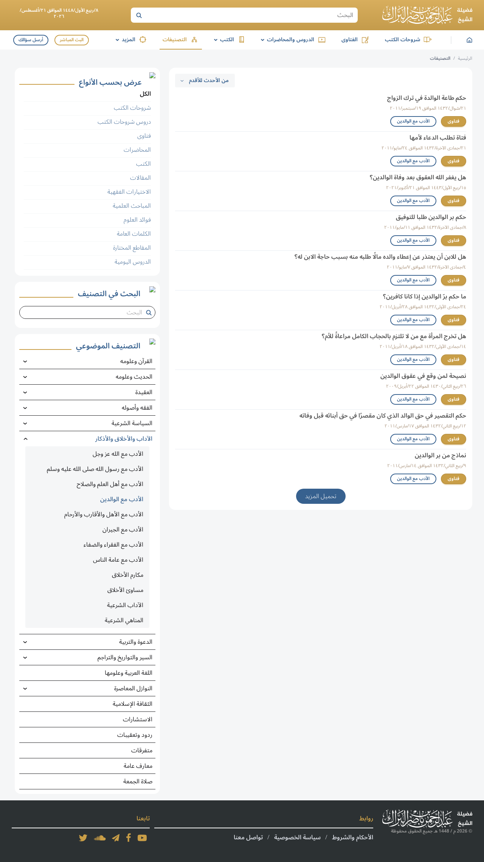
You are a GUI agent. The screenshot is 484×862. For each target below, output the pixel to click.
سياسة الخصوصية (297, 837)
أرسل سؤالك (31, 40)
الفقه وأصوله (137, 407)
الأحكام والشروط (352, 837)
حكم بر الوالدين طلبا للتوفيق (431, 217)
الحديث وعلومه (134, 376)
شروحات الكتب (402, 39)
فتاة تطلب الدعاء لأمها (438, 137)
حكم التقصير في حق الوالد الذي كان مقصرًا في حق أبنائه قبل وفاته (382, 415)
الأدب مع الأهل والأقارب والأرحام (103, 514)
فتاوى (453, 121)
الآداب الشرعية (125, 605)
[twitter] (83, 838)
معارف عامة (138, 765)
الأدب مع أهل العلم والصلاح (110, 484)
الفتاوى (349, 39)
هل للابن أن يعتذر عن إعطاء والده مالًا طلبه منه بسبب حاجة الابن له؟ (380, 256)
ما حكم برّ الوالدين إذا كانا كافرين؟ (424, 296)
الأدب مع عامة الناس (118, 559)
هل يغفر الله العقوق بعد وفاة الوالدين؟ (418, 177)
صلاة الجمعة (137, 781)
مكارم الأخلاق (127, 574)
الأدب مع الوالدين (413, 121)
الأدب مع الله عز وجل (118, 453)
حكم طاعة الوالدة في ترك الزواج (426, 98)
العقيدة (143, 392)
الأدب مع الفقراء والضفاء (113, 544)
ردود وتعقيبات (134, 734)
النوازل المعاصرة (133, 688)
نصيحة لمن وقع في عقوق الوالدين (423, 376)
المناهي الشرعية (124, 620)
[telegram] (115, 838)
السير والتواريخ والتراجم (125, 657)
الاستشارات (137, 719)
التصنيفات (175, 39)
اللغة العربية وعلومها (128, 672)
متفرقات (141, 750)
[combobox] (84, 312)
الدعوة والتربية (135, 641)
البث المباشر (72, 40)
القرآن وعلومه (136, 361)
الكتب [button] (222, 39)
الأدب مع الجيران (122, 529)
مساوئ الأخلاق (125, 590)
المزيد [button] (124, 39)
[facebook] (129, 837)
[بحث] (138, 15)
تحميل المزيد (321, 496)
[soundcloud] (100, 837)
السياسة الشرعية (132, 423)
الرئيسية (465, 58)
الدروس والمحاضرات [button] (286, 39)
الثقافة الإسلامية (132, 703)
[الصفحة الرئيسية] (427, 15)
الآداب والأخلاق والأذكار (123, 438)
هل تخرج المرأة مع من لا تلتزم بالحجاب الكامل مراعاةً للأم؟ (394, 336)
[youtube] (142, 837)
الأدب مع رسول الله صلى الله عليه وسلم (95, 469)
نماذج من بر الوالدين (440, 455)
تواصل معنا (248, 837)
